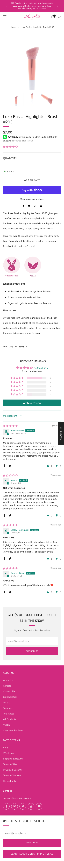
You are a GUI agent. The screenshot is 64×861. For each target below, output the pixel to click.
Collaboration (10, 696)
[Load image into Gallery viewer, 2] (32, 99)
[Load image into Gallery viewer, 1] (16, 99)
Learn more (41, 8)
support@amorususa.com (17, 798)
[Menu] (4, 16)
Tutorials (7, 708)
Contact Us (9, 691)
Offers (6, 702)
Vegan (6, 724)
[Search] (59, 16)
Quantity (10, 158)
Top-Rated (8, 713)
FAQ (5, 747)
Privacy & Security (12, 769)
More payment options (32, 198)
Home (13, 27)
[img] (10, 425)
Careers (7, 685)
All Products (9, 719)
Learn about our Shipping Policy (32, 854)
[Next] (57, 6)
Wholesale (8, 753)
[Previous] (7, 6)
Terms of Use (10, 764)
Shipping (7, 140)
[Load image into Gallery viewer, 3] (48, 99)
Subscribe (32, 842)
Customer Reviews (13, 730)
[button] (10, 146)
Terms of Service (12, 775)
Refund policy (10, 780)
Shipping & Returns (13, 758)
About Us (8, 680)
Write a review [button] (32, 403)
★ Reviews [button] (61, 433)
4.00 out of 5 (41, 367)
